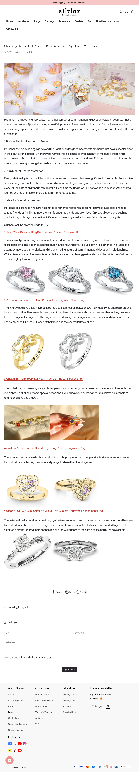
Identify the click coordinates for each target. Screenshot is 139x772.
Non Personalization (107, 21)
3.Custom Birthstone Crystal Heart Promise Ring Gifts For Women (43, 378)
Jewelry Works (69, 694)
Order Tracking (15, 730)
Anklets (79, 21)
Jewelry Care (68, 700)
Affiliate (39, 718)
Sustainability (69, 712)
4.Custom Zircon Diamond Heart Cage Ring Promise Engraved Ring (44, 448)
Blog (10, 712)
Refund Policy (42, 694)
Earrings (50, 21)
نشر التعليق (70, 669)
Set (90, 21)
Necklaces (23, 21)
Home (9, 21)
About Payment (15, 700)
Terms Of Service (43, 712)
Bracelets (64, 21)
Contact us (13, 718)
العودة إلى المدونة (17, 607)
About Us (12, 694)
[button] (121, 12)
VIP (37, 724)
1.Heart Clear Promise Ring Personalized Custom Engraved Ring (43, 232)
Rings (37, 21)
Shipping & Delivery (17, 724)
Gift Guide (12, 28)
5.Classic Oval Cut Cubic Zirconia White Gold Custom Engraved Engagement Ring (53, 510)
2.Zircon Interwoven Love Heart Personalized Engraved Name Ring (44, 300)
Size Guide (67, 706)
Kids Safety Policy (44, 700)
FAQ (10, 706)
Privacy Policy (42, 706)
